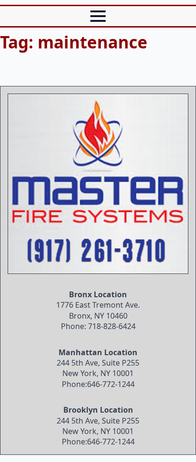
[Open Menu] (98, 16)
